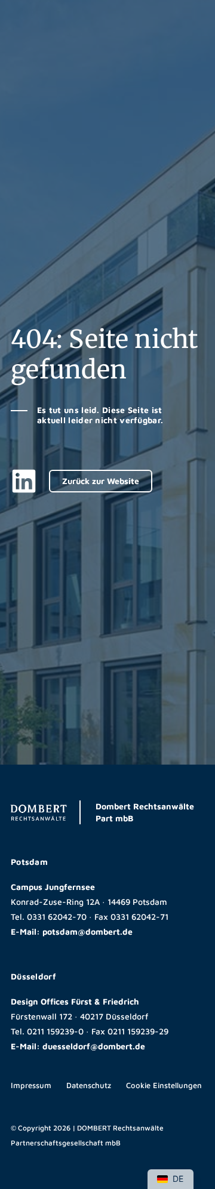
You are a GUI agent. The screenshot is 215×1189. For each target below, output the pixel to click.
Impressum (31, 1085)
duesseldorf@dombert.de (93, 1046)
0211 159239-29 (138, 1031)
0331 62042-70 (57, 916)
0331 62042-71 (139, 916)
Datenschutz (88, 1085)
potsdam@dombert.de (87, 931)
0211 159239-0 (55, 1031)
